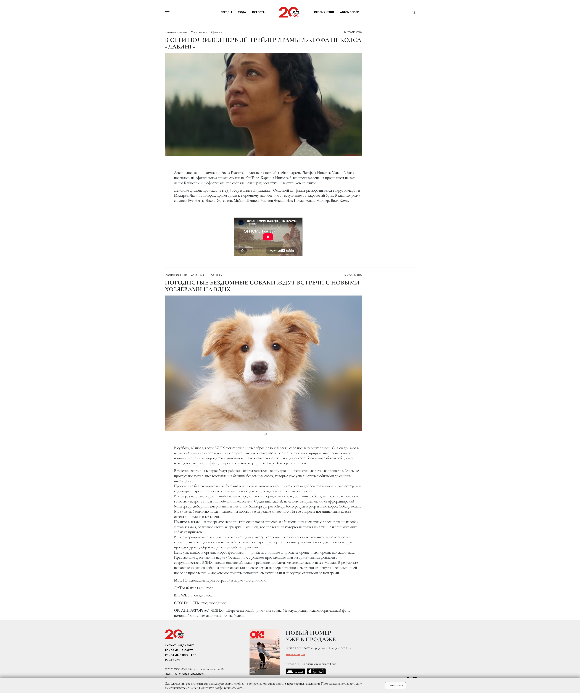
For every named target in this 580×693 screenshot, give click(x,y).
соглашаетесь (178, 688)
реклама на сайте (179, 650)
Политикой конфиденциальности (221, 688)
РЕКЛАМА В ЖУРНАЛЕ (180, 655)
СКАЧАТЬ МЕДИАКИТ (179, 645)
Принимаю (395, 685)
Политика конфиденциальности (185, 673)
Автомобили (349, 12)
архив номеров (295, 654)
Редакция (172, 660)
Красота (258, 12)
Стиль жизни (324, 12)
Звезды (226, 12)
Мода (242, 12)
